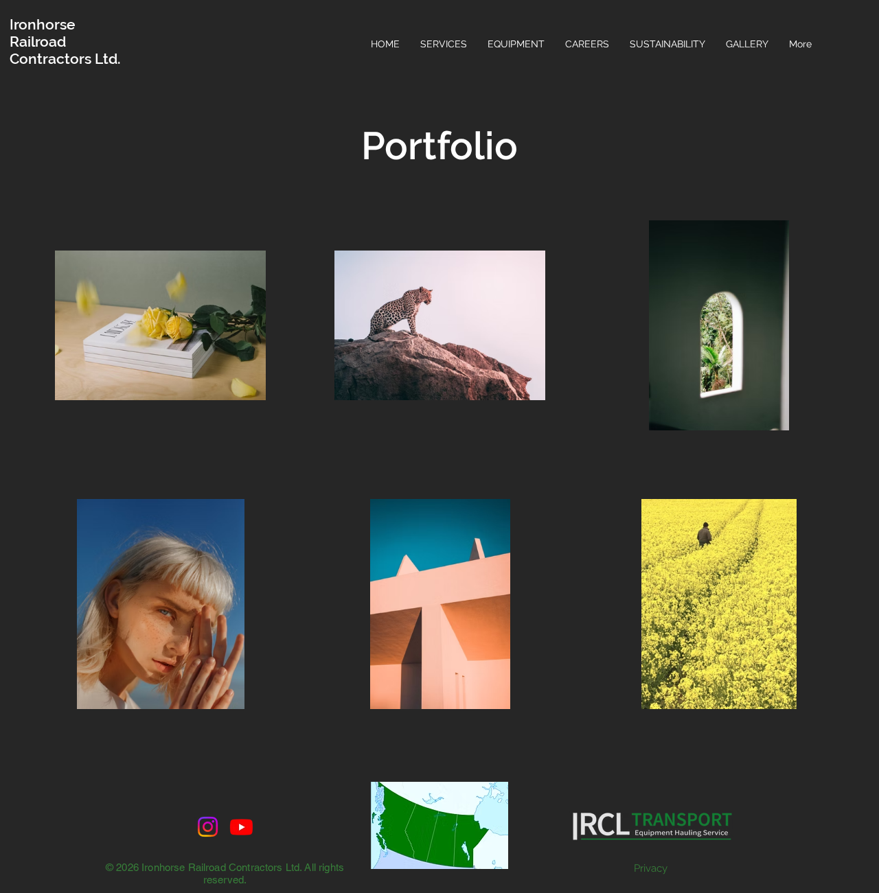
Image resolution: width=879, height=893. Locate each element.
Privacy (650, 868)
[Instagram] (207, 826)
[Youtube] (241, 826)
